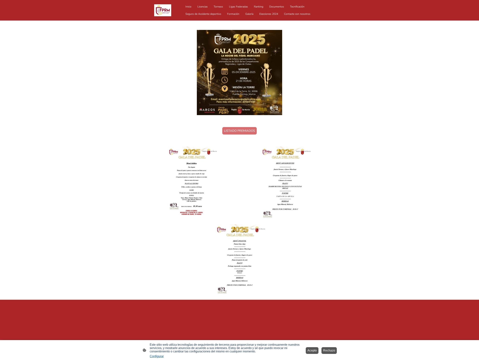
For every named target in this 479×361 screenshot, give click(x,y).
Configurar (157, 356)
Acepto (312, 350)
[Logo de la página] (162, 10)
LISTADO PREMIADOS (239, 131)
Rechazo (329, 350)
